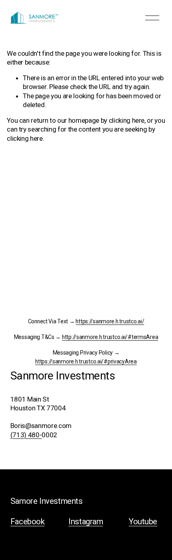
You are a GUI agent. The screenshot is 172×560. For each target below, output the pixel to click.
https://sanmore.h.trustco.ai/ (110, 322)
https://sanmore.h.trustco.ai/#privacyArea (86, 362)
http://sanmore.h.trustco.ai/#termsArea (110, 337)
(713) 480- (26, 435)
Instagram (85, 521)
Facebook (27, 521)
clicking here (127, 120)
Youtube (143, 521)
